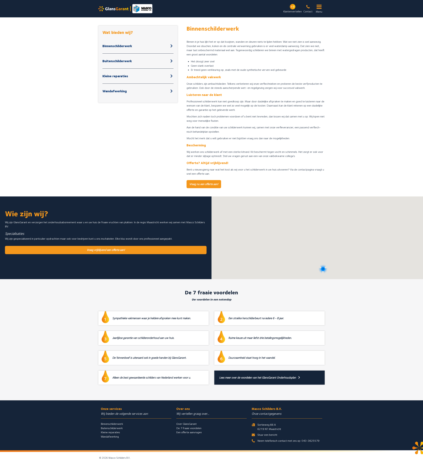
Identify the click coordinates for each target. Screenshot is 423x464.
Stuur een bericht (267, 434)
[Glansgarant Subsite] (125, 8)
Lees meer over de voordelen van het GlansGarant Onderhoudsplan (258, 377)
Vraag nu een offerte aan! (203, 184)
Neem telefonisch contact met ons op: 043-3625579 (288, 440)
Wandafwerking (114, 91)
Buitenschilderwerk (117, 61)
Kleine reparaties (115, 76)
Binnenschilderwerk (117, 46)
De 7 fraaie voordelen (188, 428)
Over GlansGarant (186, 423)
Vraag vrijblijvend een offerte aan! (106, 250)
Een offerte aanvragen (189, 432)
